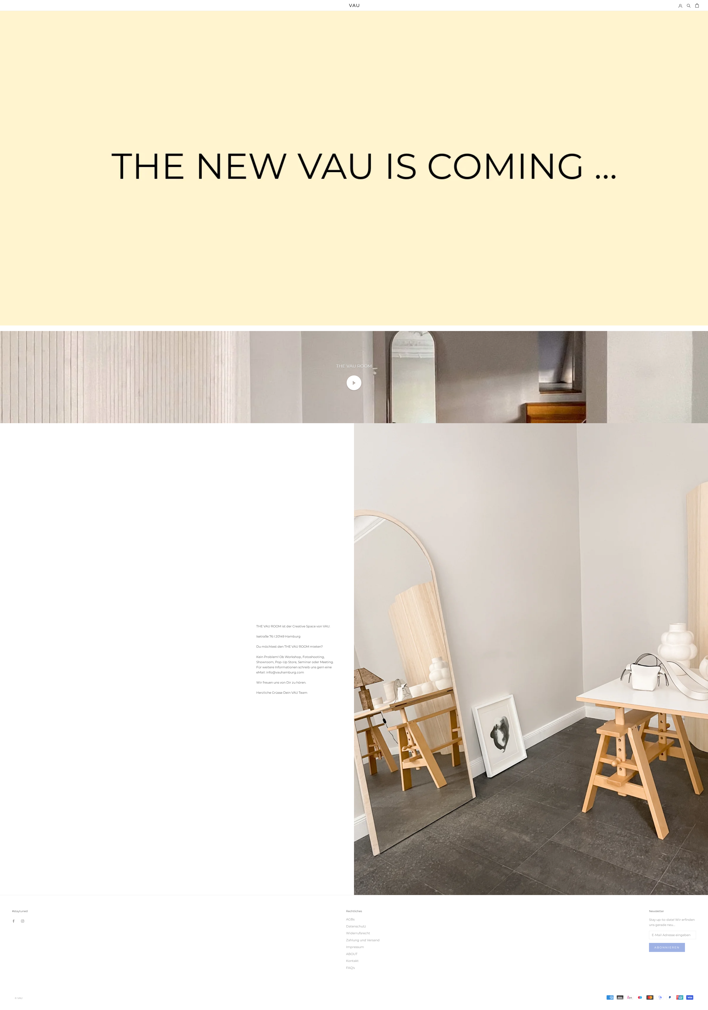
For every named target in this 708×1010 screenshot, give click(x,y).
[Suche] (689, 5)
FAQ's (350, 968)
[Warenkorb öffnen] (697, 5)
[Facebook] (13, 920)
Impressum (355, 947)
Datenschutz (356, 926)
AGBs (350, 919)
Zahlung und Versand (363, 940)
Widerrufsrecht (358, 933)
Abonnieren (667, 947)
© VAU (18, 998)
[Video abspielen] (354, 382)
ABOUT (352, 954)
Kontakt (352, 961)
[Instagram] (22, 920)
